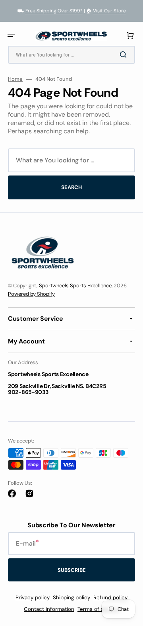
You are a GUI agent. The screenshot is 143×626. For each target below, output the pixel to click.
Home (15, 79)
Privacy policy (32, 597)
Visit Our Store (109, 11)
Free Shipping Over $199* (54, 11)
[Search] (124, 54)
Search (71, 187)
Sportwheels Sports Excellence (75, 285)
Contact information (49, 609)
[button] (11, 35)
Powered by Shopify (31, 294)
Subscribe (72, 570)
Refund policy (110, 597)
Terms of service (98, 609)
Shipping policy (71, 597)
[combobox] (71, 55)
